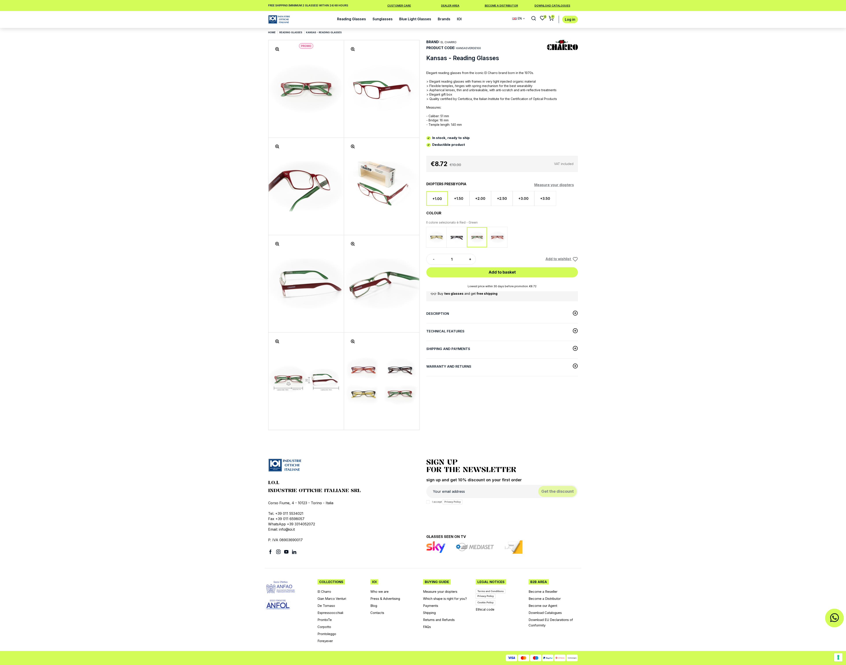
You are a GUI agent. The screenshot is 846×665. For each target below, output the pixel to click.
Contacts (377, 613)
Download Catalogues (545, 613)
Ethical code (485, 609)
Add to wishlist (558, 259)
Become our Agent (543, 606)
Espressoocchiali (330, 613)
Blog (373, 606)
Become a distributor (501, 5)
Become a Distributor (545, 598)
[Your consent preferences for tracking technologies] (838, 657)
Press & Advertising (385, 598)
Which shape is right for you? (445, 598)
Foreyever (325, 641)
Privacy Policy (452, 501)
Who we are (379, 591)
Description (437, 313)
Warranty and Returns (448, 366)
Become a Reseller (543, 591)
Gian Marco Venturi (331, 598)
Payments (430, 606)
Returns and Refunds (439, 620)
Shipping (429, 613)
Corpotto (324, 627)
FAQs (427, 627)
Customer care (399, 5)
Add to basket (502, 272)
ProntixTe (324, 620)
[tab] (502, 314)
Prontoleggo (326, 634)
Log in (570, 19)
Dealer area (450, 5)
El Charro (324, 591)
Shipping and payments (448, 349)
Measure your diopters (554, 185)
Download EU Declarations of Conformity (551, 622)
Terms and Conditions (490, 591)
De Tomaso (326, 606)
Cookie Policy (485, 602)
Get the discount (557, 491)
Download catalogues (552, 5)
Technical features (445, 331)
